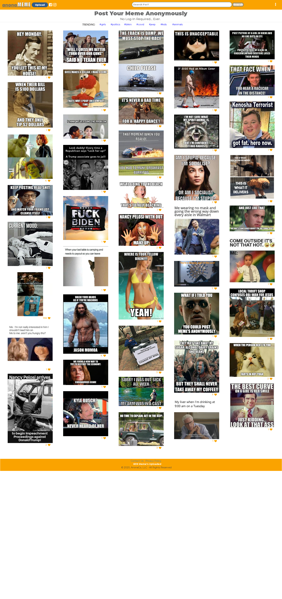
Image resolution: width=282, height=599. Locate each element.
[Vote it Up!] (49, 77)
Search (238, 4)
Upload (40, 4)
